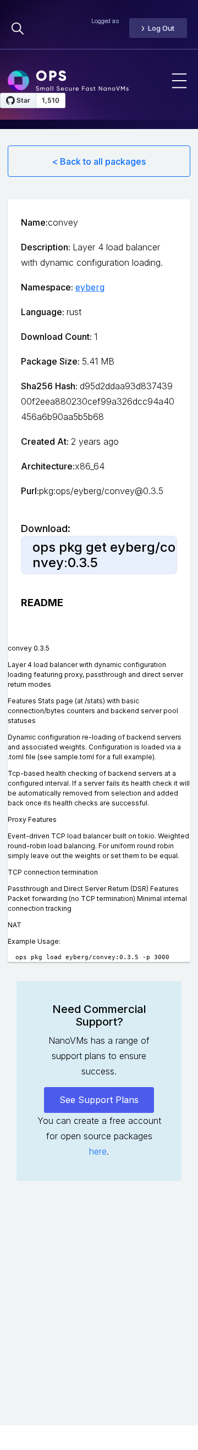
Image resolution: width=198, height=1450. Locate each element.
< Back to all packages (99, 161)
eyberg (90, 287)
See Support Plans (99, 1099)
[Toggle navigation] (179, 81)
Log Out (161, 28)
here (98, 1151)
